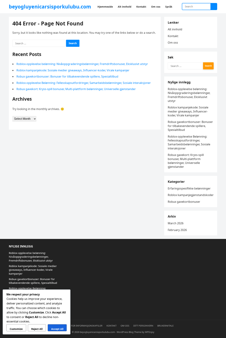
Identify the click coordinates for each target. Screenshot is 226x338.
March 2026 (175, 223)
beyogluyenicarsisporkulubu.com (50, 6)
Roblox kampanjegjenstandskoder (191, 195)
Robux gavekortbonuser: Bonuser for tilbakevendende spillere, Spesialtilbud (67, 76)
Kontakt (173, 36)
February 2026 (177, 230)
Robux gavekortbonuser (184, 202)
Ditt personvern (143, 325)
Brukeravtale (165, 325)
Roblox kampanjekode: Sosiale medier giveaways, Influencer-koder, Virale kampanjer (72, 70)
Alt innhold (175, 29)
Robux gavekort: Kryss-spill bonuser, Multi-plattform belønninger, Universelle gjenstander (76, 89)
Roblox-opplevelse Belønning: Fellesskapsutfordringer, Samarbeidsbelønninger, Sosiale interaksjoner (83, 83)
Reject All (37, 329)
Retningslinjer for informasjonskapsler (77, 325)
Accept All (57, 329)
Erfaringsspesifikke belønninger (189, 188)
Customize (16, 329)
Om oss (173, 43)
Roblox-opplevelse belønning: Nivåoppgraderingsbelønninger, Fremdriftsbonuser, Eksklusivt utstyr (82, 64)
